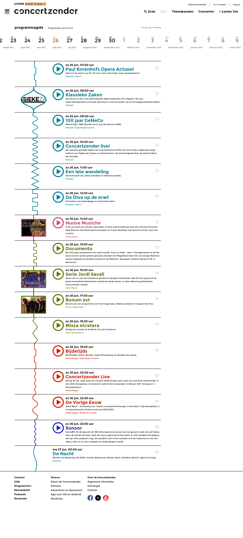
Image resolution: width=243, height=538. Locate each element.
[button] (58, 69)
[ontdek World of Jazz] (35, 4)
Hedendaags (72, 358)
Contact (19, 477)
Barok (74, 288)
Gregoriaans (77, 307)
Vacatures (57, 498)
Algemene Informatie (100, 481)
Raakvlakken (72, 236)
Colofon (92, 490)
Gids (163, 11)
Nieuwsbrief (22, 490)
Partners (56, 485)
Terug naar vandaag (151, 27)
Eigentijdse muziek (84, 127)
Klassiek (70, 76)
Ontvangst (93, 485)
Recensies (20, 498)
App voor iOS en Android (66, 494)
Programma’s (22, 485)
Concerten (206, 11)
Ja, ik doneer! (219, 4)
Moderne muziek (88, 413)
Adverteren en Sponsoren (66, 490)
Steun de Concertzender (66, 481)
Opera (78, 76)
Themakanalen (183, 11)
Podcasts (20, 494)
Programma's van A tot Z (60, 28)
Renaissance (77, 332)
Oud (68, 288)
